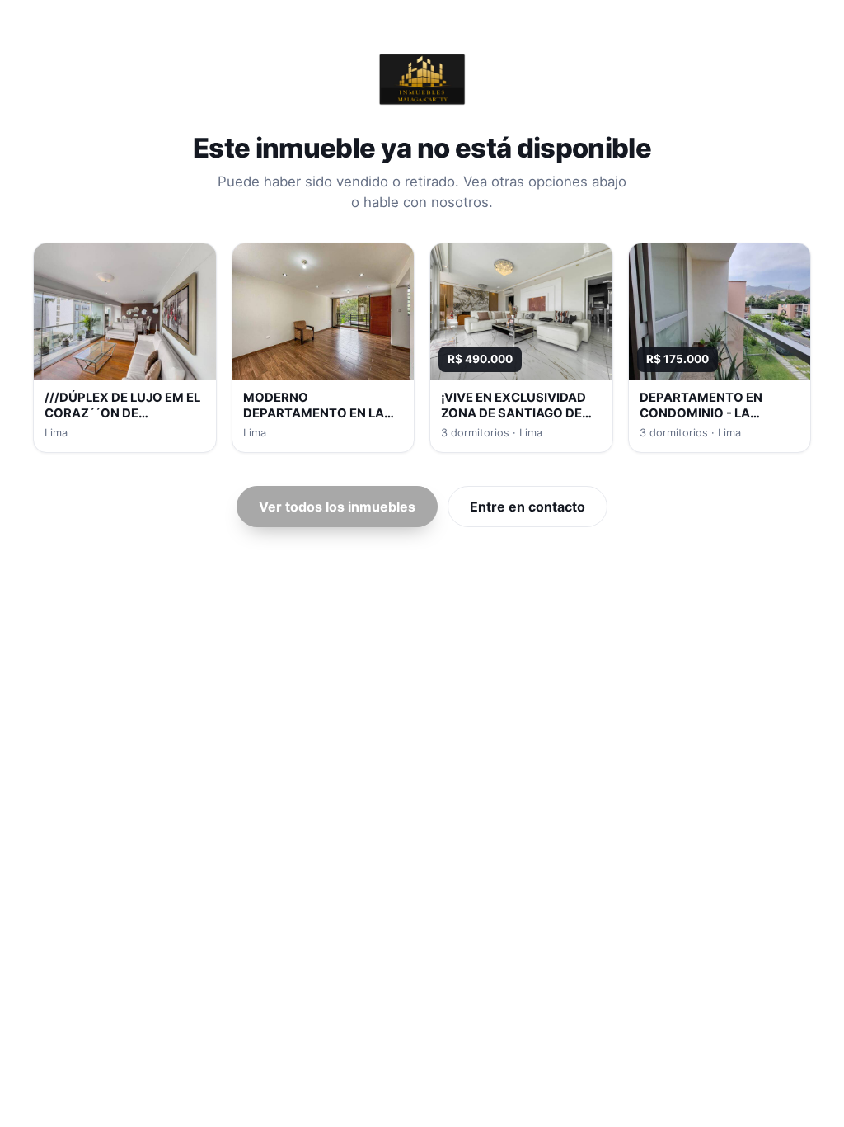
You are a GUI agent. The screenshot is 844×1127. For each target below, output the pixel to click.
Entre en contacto (527, 506)
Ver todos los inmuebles (337, 506)
